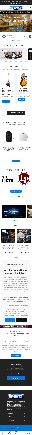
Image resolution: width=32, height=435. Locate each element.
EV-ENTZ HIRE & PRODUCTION (11, 1)
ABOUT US (12, 3)
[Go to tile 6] (10, 61)
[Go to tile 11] (16, 61)
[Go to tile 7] (11, 61)
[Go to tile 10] (15, 61)
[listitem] (13, 54)
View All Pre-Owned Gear (16, 112)
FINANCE (20, 3)
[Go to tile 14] (20, 61)
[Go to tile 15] (21, 61)
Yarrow (23, 145)
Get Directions (21, 320)
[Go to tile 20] (27, 61)
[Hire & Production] (14, 211)
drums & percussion (19, 297)
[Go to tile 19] (26, 61)
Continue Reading (8, 252)
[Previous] (9, 106)
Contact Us (10, 320)
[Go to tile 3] (6, 61)
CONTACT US (24, 1)
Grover (8, 145)
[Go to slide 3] (17, 220)
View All (15, 160)
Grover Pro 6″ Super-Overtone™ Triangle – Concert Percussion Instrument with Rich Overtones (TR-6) (8, 149)
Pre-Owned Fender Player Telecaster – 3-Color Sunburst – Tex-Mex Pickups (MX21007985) (8, 91)
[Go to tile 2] (5, 61)
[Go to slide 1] (14, 220)
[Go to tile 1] (4, 61)
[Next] (22, 106)
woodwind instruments (16, 299)
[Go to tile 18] (25, 61)
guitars (11, 297)
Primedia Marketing (16, 428)
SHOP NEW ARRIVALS (15, 28)
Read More (16, 355)
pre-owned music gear (20, 301)
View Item (6, 101)
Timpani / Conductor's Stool (23, 147)
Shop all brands (16, 191)
